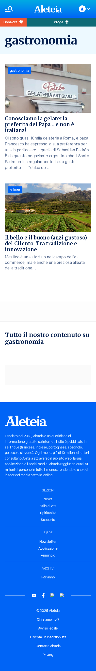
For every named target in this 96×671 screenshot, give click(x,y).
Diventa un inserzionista (48, 637)
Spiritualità (48, 513)
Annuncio (48, 555)
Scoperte (48, 519)
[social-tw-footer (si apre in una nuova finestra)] (52, 595)
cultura (15, 190)
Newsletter (48, 541)
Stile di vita (48, 506)
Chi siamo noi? (48, 619)
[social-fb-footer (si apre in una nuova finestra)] (43, 595)
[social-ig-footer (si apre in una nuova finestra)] (62, 595)
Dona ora (10, 22)
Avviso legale (48, 628)
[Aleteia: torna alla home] (48, 8)
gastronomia (19, 70)
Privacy (48, 655)
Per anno (48, 577)
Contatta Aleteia (48, 646)
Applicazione (48, 548)
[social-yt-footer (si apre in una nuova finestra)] (34, 595)
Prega (58, 22)
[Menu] (17, 9)
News (48, 499)
